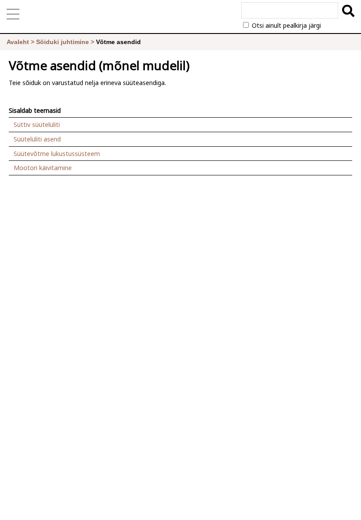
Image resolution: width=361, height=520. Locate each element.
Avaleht (18, 41)
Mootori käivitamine (43, 167)
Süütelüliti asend (37, 139)
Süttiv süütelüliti (37, 124)
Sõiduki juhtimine (62, 41)
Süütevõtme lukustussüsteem (57, 153)
